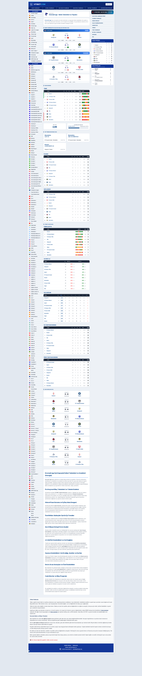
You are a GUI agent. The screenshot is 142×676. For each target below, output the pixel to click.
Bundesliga (33, 17)
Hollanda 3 (33, 273)
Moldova (33, 418)
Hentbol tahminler (92, 8)
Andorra (32, 92)
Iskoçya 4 (33, 310)
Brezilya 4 (33, 165)
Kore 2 (32, 380)
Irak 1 (32, 295)
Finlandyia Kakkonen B (35, 235)
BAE (32, 136)
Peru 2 (32, 440)
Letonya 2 (33, 393)
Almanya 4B (33, 80)
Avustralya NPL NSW (35, 111)
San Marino (33, 459)
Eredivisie (33, 23)
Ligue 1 (32, 21)
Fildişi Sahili (33, 225)
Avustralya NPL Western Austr (36, 121)
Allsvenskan (33, 46)
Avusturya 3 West (34, 132)
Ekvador (32, 206)
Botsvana (33, 156)
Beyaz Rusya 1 (34, 148)
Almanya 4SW (34, 86)
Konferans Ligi (34, 56)
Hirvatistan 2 (33, 266)
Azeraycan (33, 134)
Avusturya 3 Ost (34, 130)
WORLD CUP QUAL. (35, 517)
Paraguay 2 (33, 436)
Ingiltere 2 (33, 279)
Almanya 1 (33, 74)
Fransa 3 (33, 243)
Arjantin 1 (33, 94)
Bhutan (32, 150)
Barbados (33, 142)
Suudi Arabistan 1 (34, 473)
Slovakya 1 (33, 467)
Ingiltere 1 (33, 277)
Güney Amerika (34, 256)
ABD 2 (32, 67)
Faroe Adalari (33, 221)
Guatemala (33, 252)
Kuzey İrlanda (34, 389)
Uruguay (33, 498)
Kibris (32, 370)
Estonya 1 (33, 217)
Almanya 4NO (34, 84)
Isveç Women (33, 331)
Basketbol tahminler (78, 8)
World (32, 511)
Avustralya (33, 105)
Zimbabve (33, 523)
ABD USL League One (35, 69)
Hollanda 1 (33, 268)
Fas (31, 223)
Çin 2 (32, 198)
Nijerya (32, 422)
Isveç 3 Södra (34, 328)
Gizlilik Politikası (67, 645)
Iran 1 (32, 297)
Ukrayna (32, 492)
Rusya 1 (32, 455)
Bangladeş (33, 140)
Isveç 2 (32, 324)
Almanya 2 (33, 76)
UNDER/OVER (95, 25)
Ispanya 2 (33, 314)
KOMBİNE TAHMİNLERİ (96, 18)
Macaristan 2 (33, 403)
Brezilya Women (34, 167)
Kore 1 (32, 378)
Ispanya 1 (33, 312)
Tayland (32, 482)
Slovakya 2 (33, 469)
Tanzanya (33, 480)
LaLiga (32, 15)
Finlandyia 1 (33, 227)
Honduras (33, 275)
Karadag (32, 360)
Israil (32, 318)
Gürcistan (33, 258)
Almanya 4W (33, 88)
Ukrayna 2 (33, 494)
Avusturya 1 (33, 123)
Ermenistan (33, 214)
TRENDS (93, 27)
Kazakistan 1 (33, 362)
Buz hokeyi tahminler (64, 8)
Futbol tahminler (49, 8)
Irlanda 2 (33, 302)
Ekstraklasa (33, 32)
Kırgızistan (33, 368)
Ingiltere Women (34, 293)
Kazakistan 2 (33, 364)
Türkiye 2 (33, 488)
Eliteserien (33, 48)
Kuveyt (32, 386)
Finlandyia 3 (33, 231)
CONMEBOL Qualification (36, 61)
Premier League (34, 13)
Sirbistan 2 (33, 465)
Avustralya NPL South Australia (36, 115)
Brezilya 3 (33, 163)
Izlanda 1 (33, 347)
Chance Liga (33, 34)
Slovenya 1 (33, 471)
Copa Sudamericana (35, 194)
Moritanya (33, 420)
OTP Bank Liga (34, 42)
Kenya (32, 366)
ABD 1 (32, 65)
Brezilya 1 (33, 159)
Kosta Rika (33, 384)
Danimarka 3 (33, 204)
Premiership (33, 36)
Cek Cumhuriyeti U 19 (35, 183)
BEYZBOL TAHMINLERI (96, 32)
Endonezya (33, 212)
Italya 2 (32, 339)
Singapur (33, 461)
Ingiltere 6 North (34, 287)
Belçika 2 (33, 146)
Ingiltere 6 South (34, 289)
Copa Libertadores (35, 192)
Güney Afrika (33, 254)
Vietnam (32, 509)
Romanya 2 (33, 453)
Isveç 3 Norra (33, 326)
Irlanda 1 (32, 299)
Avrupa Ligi (33, 54)
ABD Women (33, 72)
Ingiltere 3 (33, 281)
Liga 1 (32, 38)
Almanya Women (34, 90)
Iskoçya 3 (33, 308)
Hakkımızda (75, 645)
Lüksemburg (33, 399)
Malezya (32, 407)
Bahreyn (32, 138)
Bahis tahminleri (35, 8)
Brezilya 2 (33, 161)
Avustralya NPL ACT (35, 107)
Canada (32, 171)
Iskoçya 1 (33, 304)
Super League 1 (34, 50)
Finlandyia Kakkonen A (35, 233)
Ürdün (32, 505)
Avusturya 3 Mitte (34, 127)
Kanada (32, 357)
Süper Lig (33, 27)
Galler (32, 248)
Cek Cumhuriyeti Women (36, 185)
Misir (32, 415)
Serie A (32, 19)
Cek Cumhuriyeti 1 (34, 173)
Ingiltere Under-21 (35, 291)
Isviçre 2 (33, 335)
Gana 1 (32, 250)
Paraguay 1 (33, 434)
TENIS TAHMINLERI (96, 29)
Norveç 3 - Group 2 (35, 430)
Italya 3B (32, 343)
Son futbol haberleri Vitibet (98, 16)
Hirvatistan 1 (33, 264)
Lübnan (32, 397)
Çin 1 (32, 196)
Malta (32, 411)
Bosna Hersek (34, 154)
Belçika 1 (33, 144)
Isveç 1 (32, 322)
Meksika (32, 413)
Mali (32, 409)
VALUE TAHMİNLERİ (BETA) (97, 23)
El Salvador (33, 210)
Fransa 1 (32, 239)
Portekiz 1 (33, 447)
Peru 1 (32, 438)
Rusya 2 (32, 457)
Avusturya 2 (33, 125)
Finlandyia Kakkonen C (35, 237)
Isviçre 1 (32, 333)
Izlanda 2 (33, 349)
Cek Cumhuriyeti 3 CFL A (36, 177)
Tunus (32, 484)
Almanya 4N (33, 82)
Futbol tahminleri (104, 610)
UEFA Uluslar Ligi (34, 58)
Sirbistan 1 (33, 463)
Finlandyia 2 (33, 229)
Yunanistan (33, 519)
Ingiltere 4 (33, 283)
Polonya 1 (33, 442)
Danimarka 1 (33, 200)
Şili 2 (32, 478)
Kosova (32, 382)
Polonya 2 (33, 444)
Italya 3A (33, 341)
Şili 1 (32, 476)
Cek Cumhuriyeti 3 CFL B (36, 179)
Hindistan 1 (33, 260)
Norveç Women (34, 432)
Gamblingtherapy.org (77, 649)
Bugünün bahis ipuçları (106, 8)
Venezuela (33, 507)
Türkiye (32, 486)
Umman (32, 496)
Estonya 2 (33, 219)
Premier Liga (33, 44)
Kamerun (33, 355)
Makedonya (33, 405)
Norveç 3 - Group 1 (35, 428)
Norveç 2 (33, 426)
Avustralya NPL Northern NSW (36, 109)
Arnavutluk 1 (33, 101)
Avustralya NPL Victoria (35, 119)
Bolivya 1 (33, 152)
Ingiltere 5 (33, 285)
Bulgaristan (33, 169)
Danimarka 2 (33, 202)
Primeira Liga (33, 25)
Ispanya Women (34, 316)
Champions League (35, 52)
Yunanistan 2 (33, 521)
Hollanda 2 (33, 270)
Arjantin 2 (33, 96)
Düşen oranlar (95, 20)
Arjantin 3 (33, 98)
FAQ (93, 36)
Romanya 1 (33, 451)
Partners (94, 34)
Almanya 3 (33, 78)
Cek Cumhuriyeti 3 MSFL (36, 181)
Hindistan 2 (33, 262)
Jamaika (32, 351)
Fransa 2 (33, 241)
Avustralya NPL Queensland (36, 113)
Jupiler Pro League (35, 29)
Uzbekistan (33, 503)
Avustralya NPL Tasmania (36, 117)
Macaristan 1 (33, 401)
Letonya (32, 391)
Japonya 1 (33, 353)
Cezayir (32, 188)
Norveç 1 (33, 424)
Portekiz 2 (33, 449)
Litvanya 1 (33, 395)
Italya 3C (33, 345)
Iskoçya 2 (33, 306)
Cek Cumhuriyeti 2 (35, 175)
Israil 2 (32, 320)
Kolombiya (33, 372)
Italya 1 (32, 337)
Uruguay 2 (33, 500)
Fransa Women (34, 246)
